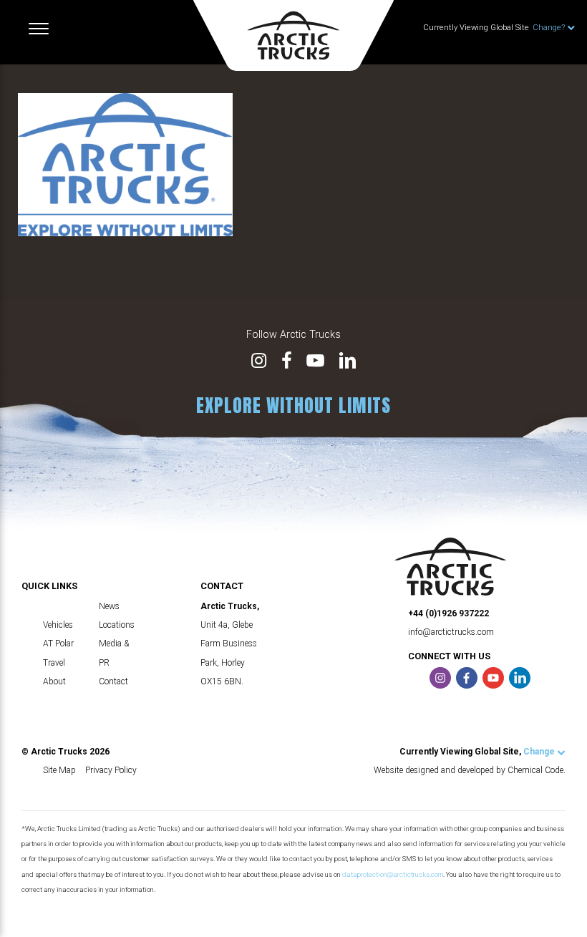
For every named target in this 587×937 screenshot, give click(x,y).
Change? (550, 27)
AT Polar (58, 644)
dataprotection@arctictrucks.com (392, 874)
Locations (117, 625)
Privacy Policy (111, 770)
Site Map (59, 770)
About (54, 681)
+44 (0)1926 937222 (448, 613)
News (109, 606)
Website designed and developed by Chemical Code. (470, 770)
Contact (113, 681)
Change (540, 752)
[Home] (293, 35)
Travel (54, 663)
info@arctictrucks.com (451, 632)
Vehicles (58, 625)
